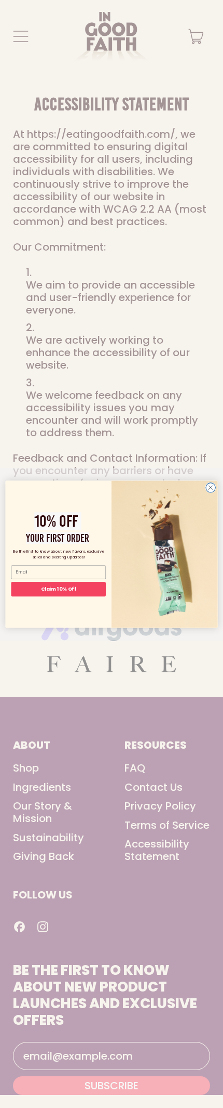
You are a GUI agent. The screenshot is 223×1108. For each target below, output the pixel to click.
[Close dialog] (210, 487)
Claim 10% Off (58, 588)
